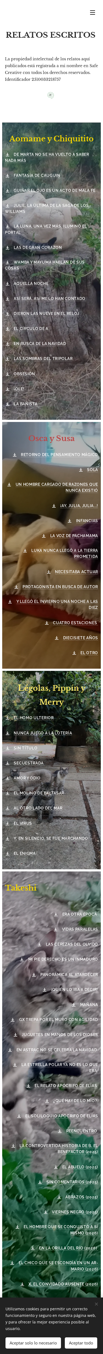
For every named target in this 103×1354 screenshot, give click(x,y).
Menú (92, 12)
